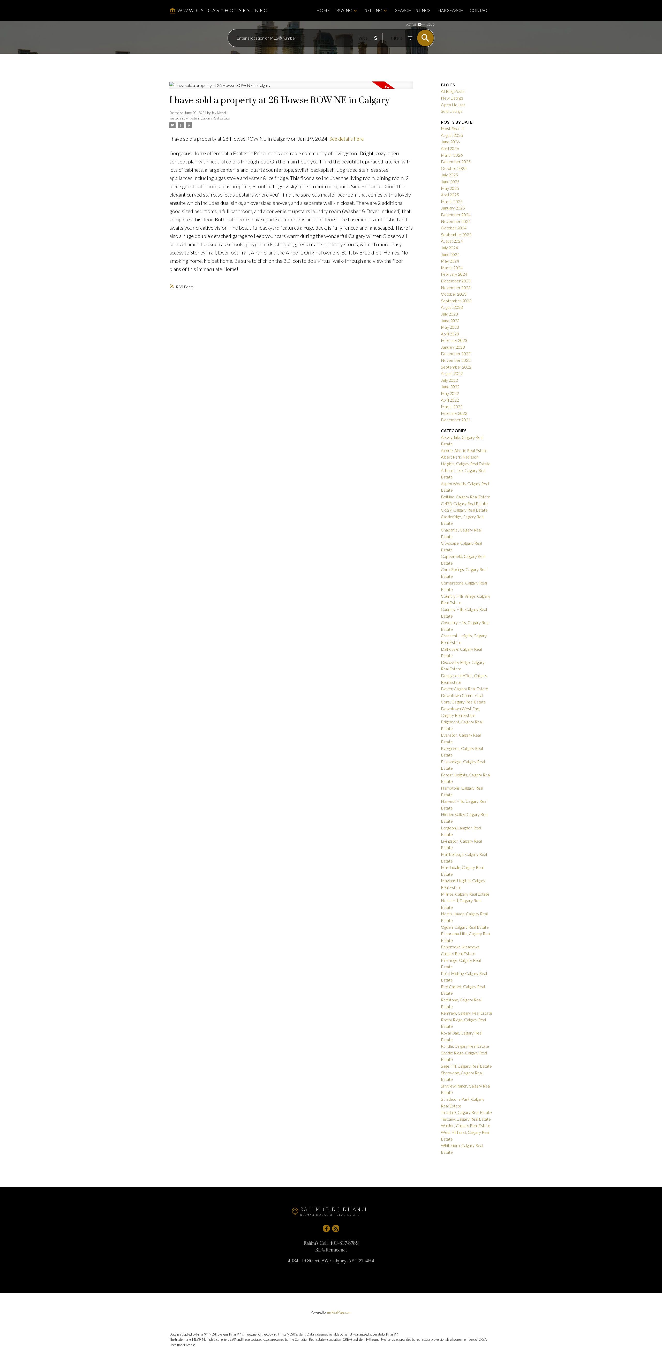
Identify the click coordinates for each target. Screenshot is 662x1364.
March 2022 (452, 406)
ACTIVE (411, 24)
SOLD (430, 24)
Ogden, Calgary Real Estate (465, 927)
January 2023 (453, 346)
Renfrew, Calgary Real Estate (466, 1012)
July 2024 (449, 247)
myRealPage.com (339, 1312)
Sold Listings (451, 111)
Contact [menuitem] (479, 10)
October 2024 (454, 227)
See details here (346, 139)
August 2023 (452, 307)
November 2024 (456, 221)
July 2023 (449, 313)
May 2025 (450, 188)
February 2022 (454, 413)
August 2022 (452, 373)
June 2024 (450, 254)
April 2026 (450, 148)
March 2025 (452, 201)
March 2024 (452, 267)
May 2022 (450, 393)
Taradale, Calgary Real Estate (466, 1112)
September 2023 (456, 300)
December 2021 (456, 419)
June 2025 (450, 181)
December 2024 (456, 214)
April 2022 (450, 400)
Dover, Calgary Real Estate (464, 688)
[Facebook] (326, 1228)
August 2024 (452, 240)
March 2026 (452, 155)
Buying (344, 10)
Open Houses (453, 104)
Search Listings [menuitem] (413, 10)
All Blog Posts (452, 91)
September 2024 (456, 234)
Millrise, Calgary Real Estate (465, 893)
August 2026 (452, 135)
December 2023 (456, 280)
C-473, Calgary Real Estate (464, 503)
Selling (373, 10)
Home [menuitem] (323, 10)
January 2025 (453, 207)
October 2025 (454, 168)
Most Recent (452, 128)
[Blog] (335, 1228)
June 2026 (450, 141)
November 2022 (456, 360)
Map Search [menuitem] (450, 10)
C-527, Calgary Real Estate (464, 509)
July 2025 (449, 174)
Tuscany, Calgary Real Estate (466, 1118)
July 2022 (449, 380)
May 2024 (450, 260)
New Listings (452, 97)
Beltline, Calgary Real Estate (465, 496)
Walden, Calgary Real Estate (465, 1125)
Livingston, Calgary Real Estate (207, 118)
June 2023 (450, 320)
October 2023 (454, 293)
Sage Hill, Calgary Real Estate (466, 1065)
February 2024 (454, 274)
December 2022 (456, 353)
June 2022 (450, 386)
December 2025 (456, 161)
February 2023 (454, 340)
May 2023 (450, 327)
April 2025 (450, 194)
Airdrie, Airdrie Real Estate (464, 450)
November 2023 (456, 287)
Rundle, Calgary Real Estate (465, 1046)
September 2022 (456, 366)
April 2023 (450, 333)
